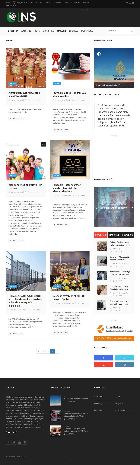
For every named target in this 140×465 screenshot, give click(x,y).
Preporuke (127, 235)
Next (132, 207)
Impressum (57, 3)
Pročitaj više (18, 119)
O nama (77, 3)
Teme (37, 31)
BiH (65, 396)
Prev (96, 207)
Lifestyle (73, 31)
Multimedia (87, 31)
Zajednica (67, 411)
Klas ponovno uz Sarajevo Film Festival (25, 186)
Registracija (11, 5)
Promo (13, 83)
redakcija (23, 100)
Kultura (66, 426)
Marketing (67, 3)
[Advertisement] (84, 18)
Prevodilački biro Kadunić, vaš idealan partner (69, 94)
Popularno (101, 235)
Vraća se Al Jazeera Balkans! (108, 85)
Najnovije (114, 235)
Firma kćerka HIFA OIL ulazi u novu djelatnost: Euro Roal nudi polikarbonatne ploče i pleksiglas (25, 300)
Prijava (86, 3)
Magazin (61, 31)
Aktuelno (26, 31)
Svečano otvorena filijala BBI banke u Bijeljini (69, 297)
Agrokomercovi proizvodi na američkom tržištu (24, 94)
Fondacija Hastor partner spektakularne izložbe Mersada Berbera (67, 188)
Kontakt (47, 3)
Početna (13, 31)
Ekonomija (48, 31)
